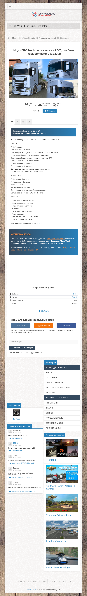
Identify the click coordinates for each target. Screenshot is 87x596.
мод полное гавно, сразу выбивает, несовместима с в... (20, 474)
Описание (11, 122)
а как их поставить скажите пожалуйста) (22, 460)
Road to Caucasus (56, 541)
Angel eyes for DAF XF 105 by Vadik (23, 463)
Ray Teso (16, 419)
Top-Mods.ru (31, 590)
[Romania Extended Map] (62, 503)
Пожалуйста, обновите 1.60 (17, 435)
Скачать (45, 311)
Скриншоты (29, 122)
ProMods (51, 459)
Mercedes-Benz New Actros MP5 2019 (23, 491)
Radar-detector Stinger (58, 567)
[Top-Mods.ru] (43, 14)
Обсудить (51, 111)
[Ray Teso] (16, 412)
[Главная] (8, 38)
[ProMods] (62, 448)
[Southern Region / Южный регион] (62, 474)
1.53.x (39, 223)
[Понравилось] (35, 111)
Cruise (75, 294)
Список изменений (17, 122)
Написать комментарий (23, 348)
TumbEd (74, 297)
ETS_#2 (15, 443)
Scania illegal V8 (17, 438)
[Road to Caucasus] (62, 530)
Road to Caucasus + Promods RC (22, 477)
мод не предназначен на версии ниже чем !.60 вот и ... (24, 488)
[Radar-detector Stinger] (62, 556)
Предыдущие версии (23, 122)
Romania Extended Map (59, 515)
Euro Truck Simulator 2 (56, 239)
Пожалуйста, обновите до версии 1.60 (21, 448)
